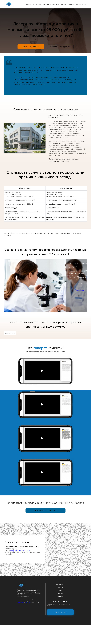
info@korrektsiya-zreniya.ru (20, 551)
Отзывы (63, 4)
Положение (20, 602)
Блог (57, 4)
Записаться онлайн (46, 510)
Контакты (71, 4)
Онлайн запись (81, 4)
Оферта (60, 587)
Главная (28, 4)
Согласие (28, 602)
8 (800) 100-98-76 (60, 602)
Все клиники (37, 4)
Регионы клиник (48, 4)
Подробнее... (80, 290)
